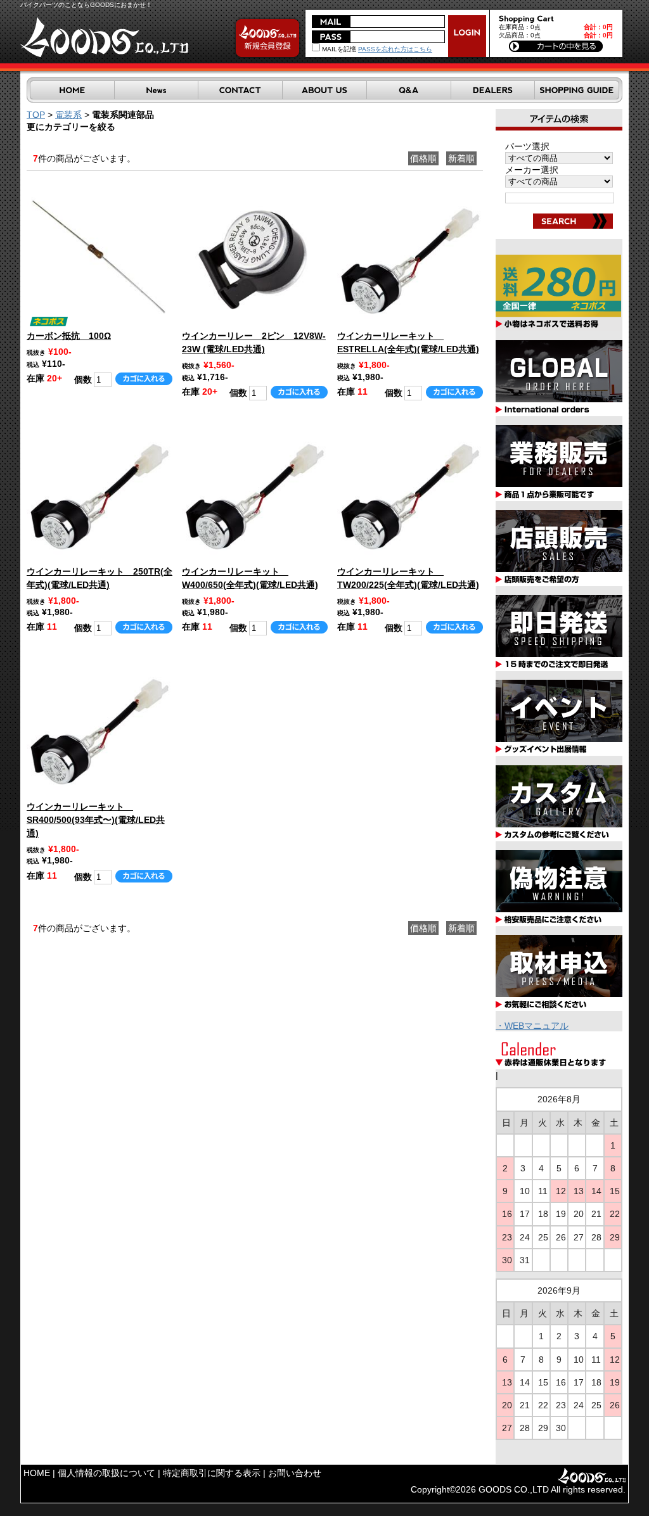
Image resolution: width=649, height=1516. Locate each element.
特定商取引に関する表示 (211, 1473)
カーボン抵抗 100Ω (69, 336)
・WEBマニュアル (532, 1026)
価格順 (423, 158)
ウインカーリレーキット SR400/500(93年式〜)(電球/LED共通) (96, 819)
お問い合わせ (294, 1473)
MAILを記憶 (338, 49)
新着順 (461, 158)
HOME (36, 1473)
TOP (36, 115)
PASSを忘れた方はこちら (395, 49)
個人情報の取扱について (106, 1473)
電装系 (68, 115)
